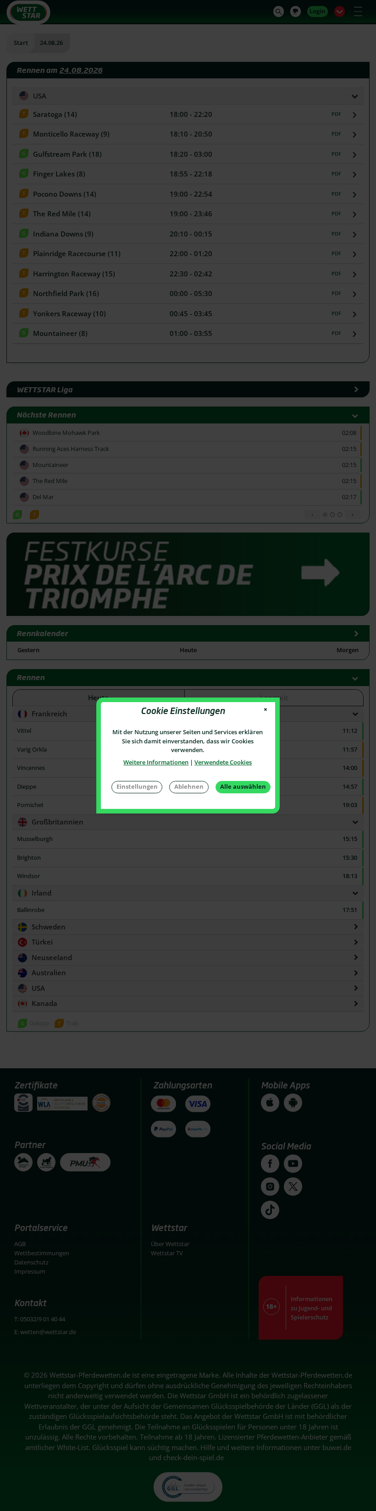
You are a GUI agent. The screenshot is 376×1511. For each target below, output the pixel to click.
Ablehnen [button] (189, 786)
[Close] (266, 709)
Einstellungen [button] (137, 786)
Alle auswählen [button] (243, 786)
